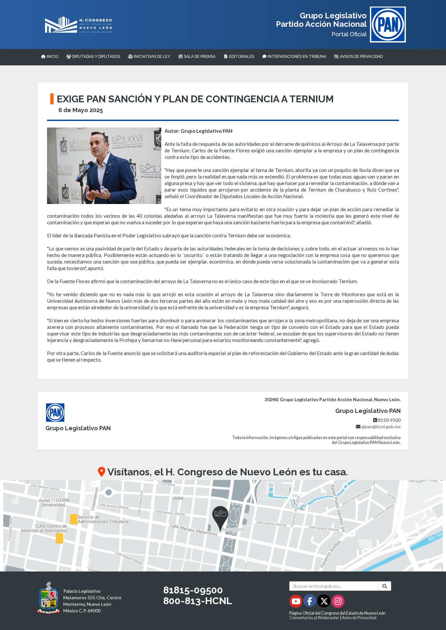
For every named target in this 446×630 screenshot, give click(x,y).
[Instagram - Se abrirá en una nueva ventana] (337, 602)
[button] (223, 525)
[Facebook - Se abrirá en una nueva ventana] (310, 602)
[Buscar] (384, 586)
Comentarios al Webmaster (314, 617)
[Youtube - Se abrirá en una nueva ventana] (296, 602)
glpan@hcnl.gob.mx (381, 426)
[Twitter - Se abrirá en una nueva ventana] (324, 602)
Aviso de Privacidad (359, 617)
